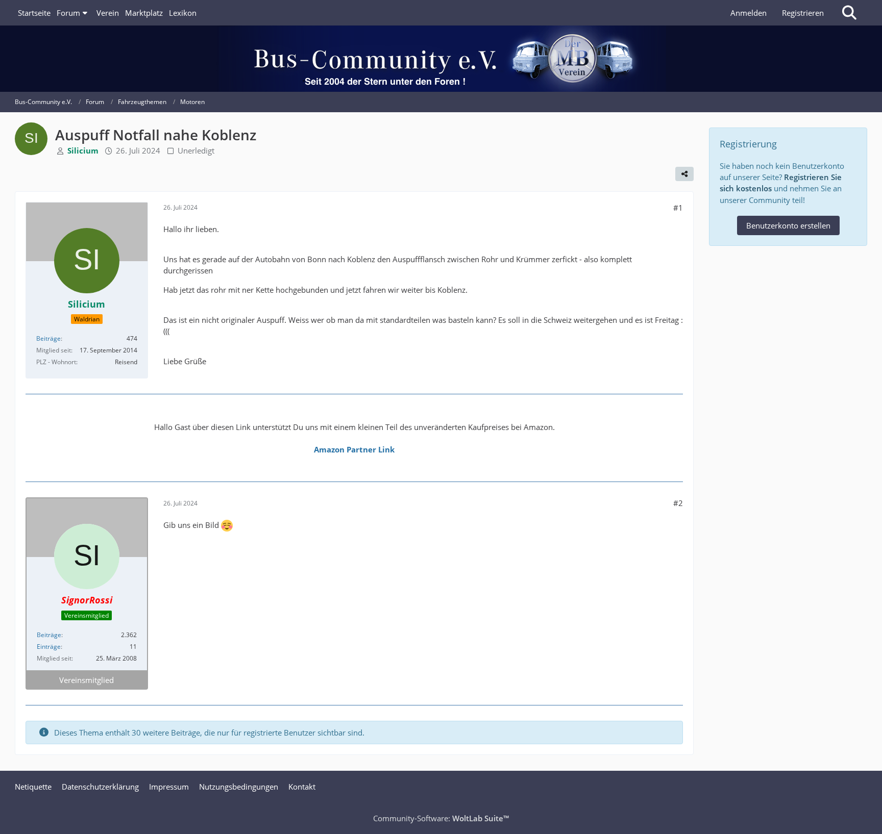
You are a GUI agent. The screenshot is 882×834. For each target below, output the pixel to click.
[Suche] (849, 13)
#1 (678, 208)
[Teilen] (684, 174)
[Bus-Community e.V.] (441, 59)
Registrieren (803, 13)
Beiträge (48, 338)
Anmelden (748, 13)
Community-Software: (441, 818)
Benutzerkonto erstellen (788, 225)
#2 (678, 503)
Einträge (49, 646)
